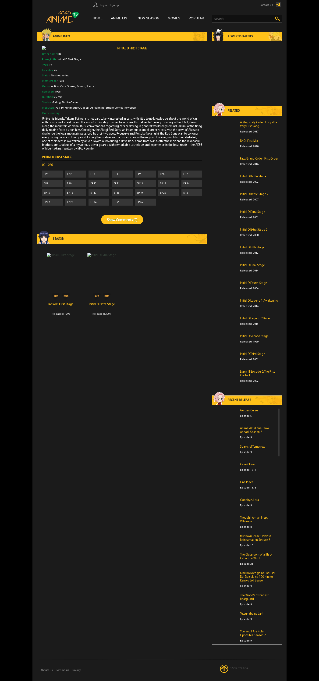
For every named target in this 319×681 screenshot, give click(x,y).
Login (103, 5)
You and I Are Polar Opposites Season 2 (253, 633)
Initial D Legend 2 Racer (255, 318)
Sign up (114, 5)
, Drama (70, 86)
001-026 (47, 165)
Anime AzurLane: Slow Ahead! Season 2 (254, 430)
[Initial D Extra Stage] (102, 276)
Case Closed (248, 464)
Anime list (120, 18)
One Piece (246, 482)
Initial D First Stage (60, 304)
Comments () (126, 219)
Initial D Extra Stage (102, 304)
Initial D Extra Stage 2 (253, 229)
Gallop (56, 102)
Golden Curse (249, 410)
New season (148, 18)
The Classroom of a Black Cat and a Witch (256, 556)
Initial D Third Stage (252, 354)
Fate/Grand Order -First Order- (259, 158)
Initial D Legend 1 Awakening (259, 300)
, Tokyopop (129, 107)
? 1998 (60, 80)
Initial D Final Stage (252, 265)
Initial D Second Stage (254, 336)
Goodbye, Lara (249, 500)
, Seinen (80, 86)
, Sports (89, 86)
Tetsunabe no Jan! (251, 613)
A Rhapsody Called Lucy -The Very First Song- (258, 124)
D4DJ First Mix (249, 141)
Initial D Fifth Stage (252, 247)
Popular (196, 18)
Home (98, 18)
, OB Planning (97, 107)
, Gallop (84, 107)
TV (50, 64)
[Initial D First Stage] (61, 276)
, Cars (62, 86)
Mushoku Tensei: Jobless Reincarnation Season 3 (255, 538)
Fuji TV (60, 107)
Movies (174, 18)
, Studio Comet (69, 102)
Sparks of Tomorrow (252, 446)
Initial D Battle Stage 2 (254, 194)
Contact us (266, 5)
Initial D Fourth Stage (253, 283)
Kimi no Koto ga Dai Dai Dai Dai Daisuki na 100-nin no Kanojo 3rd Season (257, 576)
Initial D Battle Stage (253, 176)
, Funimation (71, 107)
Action (55, 86)
